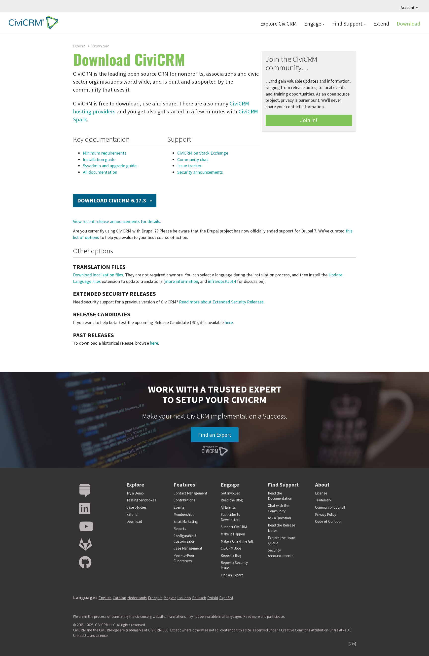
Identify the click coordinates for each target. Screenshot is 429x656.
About (322, 484)
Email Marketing (186, 521)
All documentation (100, 172)
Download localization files (98, 275)
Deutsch (199, 597)
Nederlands (137, 597)
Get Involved (230, 493)
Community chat (192, 159)
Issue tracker (189, 165)
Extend (381, 23)
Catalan (119, 597)
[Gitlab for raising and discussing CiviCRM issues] (85, 545)
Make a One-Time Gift (237, 541)
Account (408, 7)
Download (408, 23)
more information (181, 281)
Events (179, 507)
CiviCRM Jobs (231, 548)
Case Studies (136, 507)
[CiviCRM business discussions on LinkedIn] (84, 509)
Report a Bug (231, 555)
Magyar (170, 597)
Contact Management (190, 493)
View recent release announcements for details (116, 221)
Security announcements (200, 172)
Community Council (330, 507)
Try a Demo (135, 493)
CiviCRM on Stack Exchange (202, 153)
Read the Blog (232, 500)
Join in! (309, 120)
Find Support (347, 23)
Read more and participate (263, 616)
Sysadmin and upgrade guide (110, 165)
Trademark (323, 500)
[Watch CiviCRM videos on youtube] (86, 526)
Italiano (184, 597)
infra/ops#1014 (222, 281)
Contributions (184, 500)
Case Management (188, 548)
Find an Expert (214, 434)
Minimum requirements (104, 153)
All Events (228, 507)
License (321, 493)
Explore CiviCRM (278, 23)
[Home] (32, 22)
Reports (180, 528)
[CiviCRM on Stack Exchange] (84, 490)
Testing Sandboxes (141, 500)
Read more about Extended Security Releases (221, 302)
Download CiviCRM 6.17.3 (116, 200)
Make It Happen (233, 534)
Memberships (184, 514)
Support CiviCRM (234, 527)
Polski (212, 597)
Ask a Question (279, 518)
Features (184, 484)
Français (155, 597)
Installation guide (99, 159)
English (105, 597)
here (229, 322)
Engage (313, 23)
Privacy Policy (325, 514)
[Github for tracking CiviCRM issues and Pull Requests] (85, 562)
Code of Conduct (328, 521)
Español (226, 597)
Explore (79, 45)
